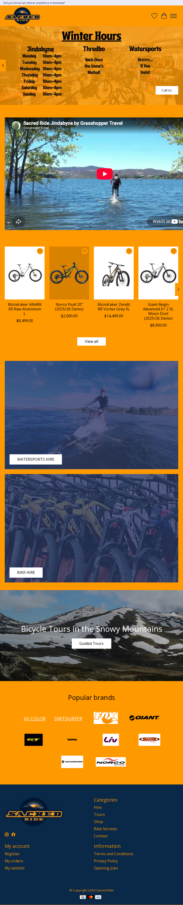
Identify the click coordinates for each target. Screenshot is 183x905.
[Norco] (111, 762)
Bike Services (105, 828)
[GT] (33, 740)
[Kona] (72, 740)
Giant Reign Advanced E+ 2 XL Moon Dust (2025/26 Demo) (158, 311)
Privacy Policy (106, 861)
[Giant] (144, 718)
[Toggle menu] (173, 16)
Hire (98, 807)
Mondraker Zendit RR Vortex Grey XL (113, 307)
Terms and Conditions (113, 853)
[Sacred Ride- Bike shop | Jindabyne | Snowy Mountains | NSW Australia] (22, 16)
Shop (98, 821)
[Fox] (106, 718)
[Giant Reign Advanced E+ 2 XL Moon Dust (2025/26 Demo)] (158, 273)
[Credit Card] (83, 897)
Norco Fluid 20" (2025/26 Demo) (69, 307)
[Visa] (98, 897)
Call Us (167, 90)
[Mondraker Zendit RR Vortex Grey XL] (114, 273)
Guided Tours (91, 643)
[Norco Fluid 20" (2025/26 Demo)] (69, 273)
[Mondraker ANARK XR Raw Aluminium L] (25, 273)
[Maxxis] (149, 740)
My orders (14, 861)
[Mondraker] (72, 762)
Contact (101, 836)
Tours (99, 814)
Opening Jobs (106, 868)
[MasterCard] (90, 897)
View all (91, 341)
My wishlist (15, 868)
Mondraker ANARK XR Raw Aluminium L (25, 309)
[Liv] (111, 740)
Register (12, 853)
